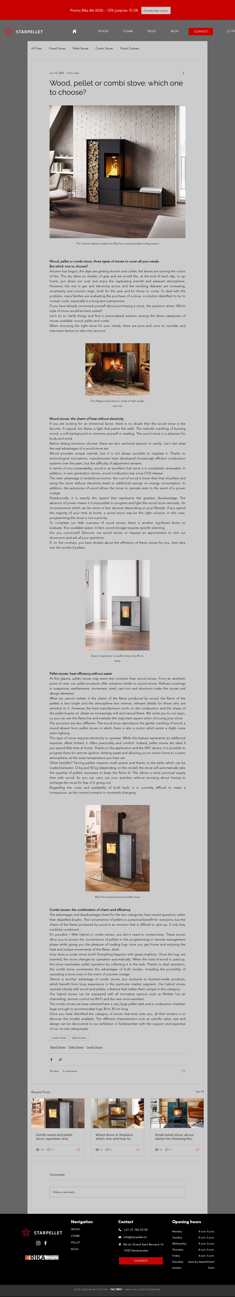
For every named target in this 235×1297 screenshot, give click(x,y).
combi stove (59, 1037)
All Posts (36, 48)
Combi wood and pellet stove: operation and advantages (54, 1137)
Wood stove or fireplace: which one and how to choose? (114, 1137)
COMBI (75, 1236)
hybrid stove (79, 1037)
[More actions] (183, 73)
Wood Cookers (129, 48)
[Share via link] (60, 1059)
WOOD (75, 1229)
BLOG (74, 1249)
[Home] (74, 31)
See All (200, 1091)
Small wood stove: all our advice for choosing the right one (174, 1137)
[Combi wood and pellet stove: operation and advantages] (57, 1113)
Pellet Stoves (80, 48)
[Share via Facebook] (51, 1059)
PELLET (75, 1242)
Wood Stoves (57, 48)
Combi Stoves (104, 48)
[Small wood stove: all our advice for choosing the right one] (177, 1113)
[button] (151, 31)
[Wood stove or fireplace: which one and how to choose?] (117, 1113)
